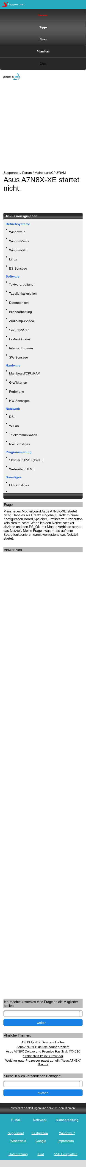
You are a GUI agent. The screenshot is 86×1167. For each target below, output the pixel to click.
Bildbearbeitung (20, 312)
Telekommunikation (23, 435)
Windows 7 (17, 232)
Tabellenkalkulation (23, 293)
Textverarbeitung (21, 284)
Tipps (43, 27)
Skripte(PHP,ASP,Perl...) (26, 460)
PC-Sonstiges (19, 485)
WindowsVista (19, 241)
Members (43, 51)
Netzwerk (40, 1120)
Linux (13, 259)
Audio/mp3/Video (21, 321)
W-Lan (14, 426)
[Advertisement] (39, 126)
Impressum (66, 1141)
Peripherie (16, 391)
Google (41, 1141)
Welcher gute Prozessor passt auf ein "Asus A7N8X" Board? (43, 1062)
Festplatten (40, 1133)
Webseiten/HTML (21, 469)
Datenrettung (18, 1154)
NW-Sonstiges (19, 444)
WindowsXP (17, 250)
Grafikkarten (18, 382)
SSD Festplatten (66, 1154)
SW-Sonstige (18, 357)
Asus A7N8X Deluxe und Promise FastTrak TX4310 (43, 1051)
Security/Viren (19, 330)
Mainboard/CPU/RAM (50, 172)
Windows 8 (18, 1141)
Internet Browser (21, 348)
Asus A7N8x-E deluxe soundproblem (43, 1047)
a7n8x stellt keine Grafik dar (43, 1056)
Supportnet (11, 172)
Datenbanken (19, 302)
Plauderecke (18, 494)
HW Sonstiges (19, 401)
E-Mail (15, 1120)
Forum (43, 15)
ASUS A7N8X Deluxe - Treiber (43, 1042)
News (43, 39)
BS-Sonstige (18, 268)
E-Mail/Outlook (20, 339)
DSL (12, 416)
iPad (41, 1154)
